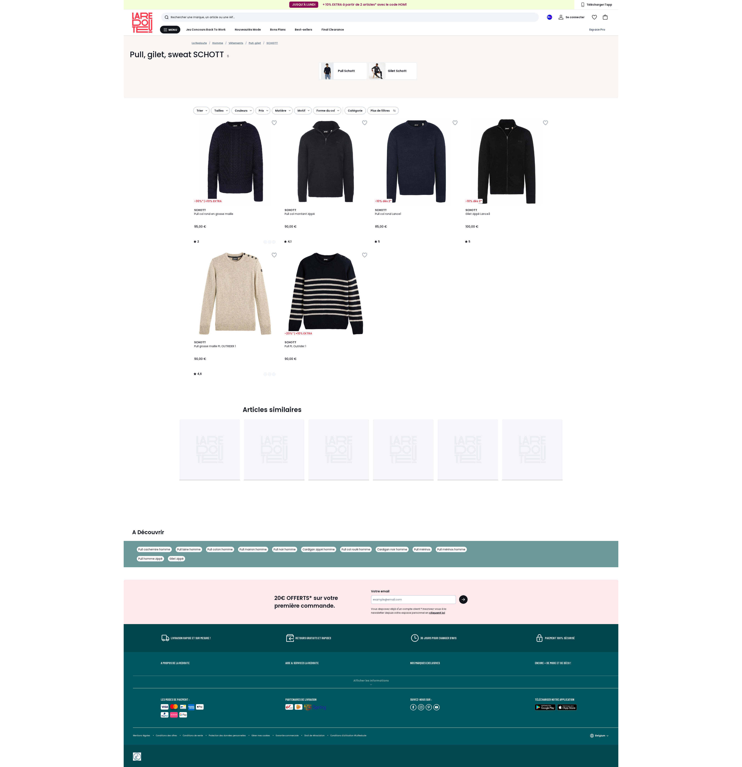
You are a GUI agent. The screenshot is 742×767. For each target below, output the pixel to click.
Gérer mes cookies (261, 735)
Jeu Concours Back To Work (206, 30)
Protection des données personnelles (227, 735)
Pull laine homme (189, 549)
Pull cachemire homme (154, 549)
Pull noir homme (285, 549)
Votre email (380, 591)
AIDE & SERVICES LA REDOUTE (302, 663)
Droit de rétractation (314, 735)
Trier (200, 111)
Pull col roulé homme (356, 549)
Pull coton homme (220, 549)
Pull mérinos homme (451, 549)
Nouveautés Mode (248, 30)
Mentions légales (141, 735)
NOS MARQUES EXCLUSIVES (425, 663)
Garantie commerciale (287, 735)
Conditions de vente (193, 735)
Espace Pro (597, 30)
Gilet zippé (176, 559)
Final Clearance (333, 30)
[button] (605, 17)
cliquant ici (437, 613)
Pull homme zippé (150, 559)
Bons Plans (278, 30)
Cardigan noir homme (392, 549)
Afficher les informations (371, 680)
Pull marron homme (253, 549)
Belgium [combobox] (600, 735)
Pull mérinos (422, 549)
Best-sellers (303, 30)
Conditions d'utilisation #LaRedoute (348, 735)
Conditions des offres (166, 735)
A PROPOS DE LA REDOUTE (175, 663)
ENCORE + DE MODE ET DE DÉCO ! (553, 663)
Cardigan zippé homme (319, 549)
